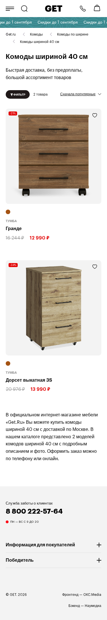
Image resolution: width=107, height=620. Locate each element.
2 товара (40, 94)
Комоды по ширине (72, 34)
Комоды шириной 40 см (39, 42)
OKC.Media (92, 594)
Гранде (14, 228)
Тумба (11, 221)
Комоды (36, 34)
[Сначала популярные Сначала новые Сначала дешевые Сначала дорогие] (80, 94)
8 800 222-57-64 (82, 8)
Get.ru (11, 34)
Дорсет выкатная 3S (29, 380)
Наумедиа (93, 605)
